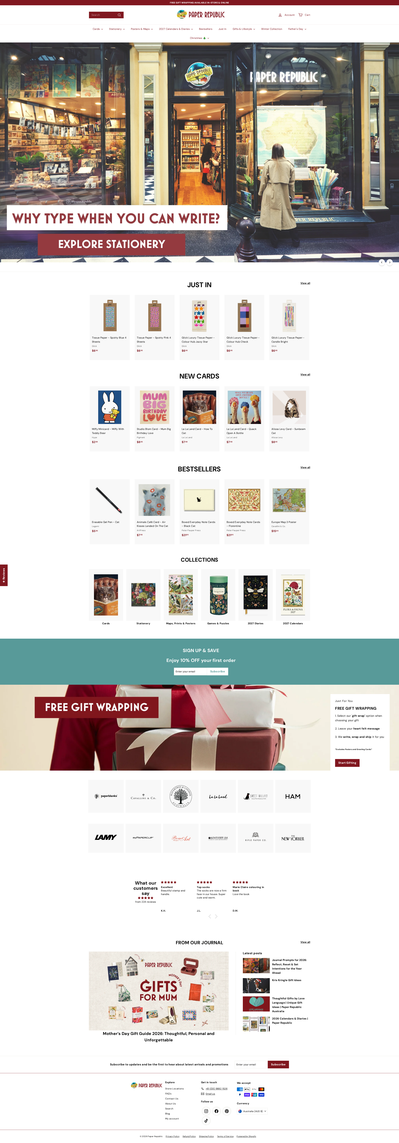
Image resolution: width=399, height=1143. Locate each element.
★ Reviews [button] (4, 575)
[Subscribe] (188, 582)
